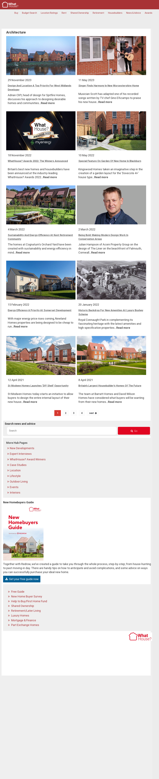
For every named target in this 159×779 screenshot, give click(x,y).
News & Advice (133, 13)
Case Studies (18, 465)
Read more (48, 103)
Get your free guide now (23, 579)
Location (15, 470)
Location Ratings (49, 13)
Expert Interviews (21, 453)
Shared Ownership (79, 13)
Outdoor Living (19, 481)
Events (14, 487)
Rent (64, 13)
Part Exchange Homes (25, 625)
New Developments (22, 448)
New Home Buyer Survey (26, 596)
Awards (148, 13)
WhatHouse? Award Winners (28, 459)
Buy (16, 13)
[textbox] (61, 431)
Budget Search (29, 13)
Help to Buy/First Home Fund (29, 601)
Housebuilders (115, 13)
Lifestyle (15, 476)
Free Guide (17, 591)
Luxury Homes (20, 615)
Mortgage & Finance (23, 620)
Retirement (98, 13)
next (91, 413)
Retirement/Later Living (26, 610)
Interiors (15, 492)
